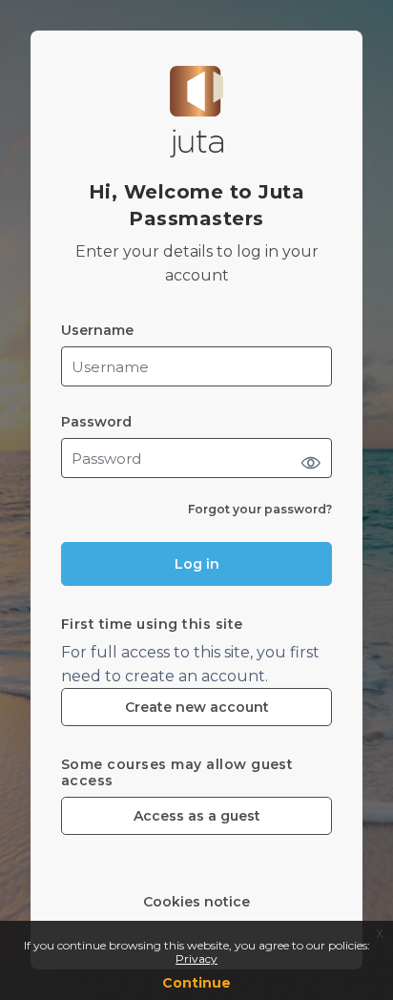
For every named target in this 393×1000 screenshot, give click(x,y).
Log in (197, 564)
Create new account (197, 707)
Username (97, 331)
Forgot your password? (260, 509)
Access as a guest (197, 815)
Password (96, 422)
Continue (196, 982)
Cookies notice (196, 902)
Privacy (196, 958)
